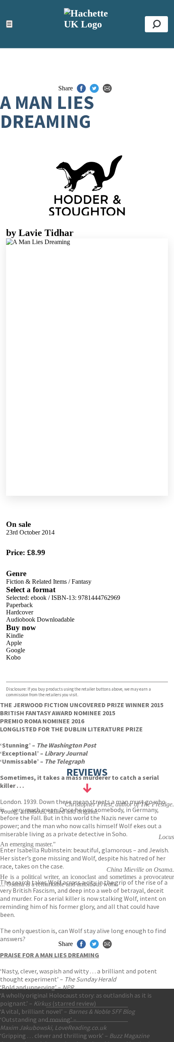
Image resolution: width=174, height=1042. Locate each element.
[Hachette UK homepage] (87, 24)
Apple (14, 642)
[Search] (156, 24)
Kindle (14, 635)
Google (15, 650)
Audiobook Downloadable (40, 619)
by (40, 233)
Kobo (13, 657)
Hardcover (19, 612)
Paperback (19, 604)
